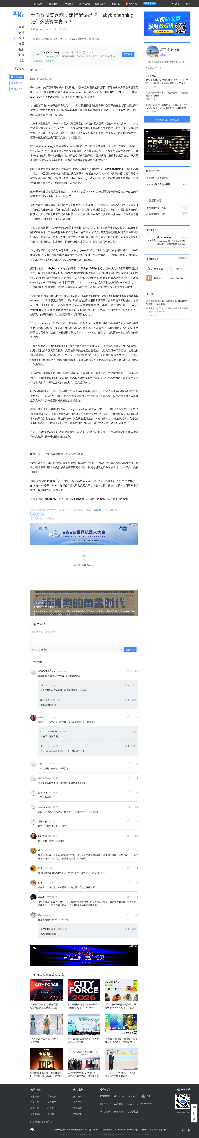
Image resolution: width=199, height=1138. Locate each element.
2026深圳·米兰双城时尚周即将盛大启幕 (45, 1040)
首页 (21, 27)
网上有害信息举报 (158, 1129)
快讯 (21, 32)
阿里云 (58, 1129)
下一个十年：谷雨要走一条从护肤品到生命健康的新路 (120, 1074)
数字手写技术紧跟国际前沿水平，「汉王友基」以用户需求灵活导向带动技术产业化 (167, 81)
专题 (21, 55)
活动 (21, 60)
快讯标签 (77, 1113)
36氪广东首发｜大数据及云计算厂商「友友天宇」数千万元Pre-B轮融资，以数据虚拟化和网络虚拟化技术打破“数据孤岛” (167, 106)
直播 (21, 43)
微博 (92, 498)
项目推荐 (36, 514)
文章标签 (77, 1107)
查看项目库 (183, 258)
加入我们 (51, 1113)
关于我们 (51, 1102)
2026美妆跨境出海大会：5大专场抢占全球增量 (83, 1040)
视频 (21, 49)
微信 (32, 490)
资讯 (21, 38)
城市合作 (34, 1096)
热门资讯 (77, 1096)
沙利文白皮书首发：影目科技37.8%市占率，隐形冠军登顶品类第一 (46, 1074)
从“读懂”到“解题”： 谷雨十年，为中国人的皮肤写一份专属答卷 (83, 1074)
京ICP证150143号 (122, 1134)
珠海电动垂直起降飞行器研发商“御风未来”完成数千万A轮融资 (166, 302)
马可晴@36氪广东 (39, 29)
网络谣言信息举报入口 (41, 1121)
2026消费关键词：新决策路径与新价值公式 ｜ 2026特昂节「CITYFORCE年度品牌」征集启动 (84, 1006)
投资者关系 (35, 1113)
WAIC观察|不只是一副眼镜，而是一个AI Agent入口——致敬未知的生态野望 (120, 1006)
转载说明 (97, 510)
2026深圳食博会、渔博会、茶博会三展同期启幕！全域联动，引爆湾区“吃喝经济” (121, 1040)
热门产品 (77, 1102)
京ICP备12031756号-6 (103, 1134)
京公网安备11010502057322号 (144, 1134)
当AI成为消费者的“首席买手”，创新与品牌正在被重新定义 (45, 1006)
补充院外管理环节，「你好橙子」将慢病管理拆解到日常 (167, 94)
